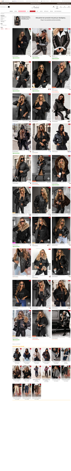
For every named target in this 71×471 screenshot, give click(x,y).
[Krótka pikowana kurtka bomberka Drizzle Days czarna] (61, 136)
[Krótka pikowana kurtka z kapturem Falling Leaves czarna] (61, 74)
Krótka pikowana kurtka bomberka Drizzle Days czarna (17, 362)
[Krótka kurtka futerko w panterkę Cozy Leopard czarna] (61, 200)
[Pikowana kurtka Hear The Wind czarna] (21, 168)
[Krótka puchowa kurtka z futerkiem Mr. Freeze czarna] (21, 323)
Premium (51, 11)
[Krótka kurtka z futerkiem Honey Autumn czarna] (21, 230)
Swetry (2, 19)
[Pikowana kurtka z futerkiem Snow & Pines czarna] (21, 136)
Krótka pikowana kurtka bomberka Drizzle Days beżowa (36, 362)
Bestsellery (46, 11)
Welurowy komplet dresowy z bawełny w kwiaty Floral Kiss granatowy (36, 380)
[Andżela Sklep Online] (35, 7)
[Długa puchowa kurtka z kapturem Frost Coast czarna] (41, 168)
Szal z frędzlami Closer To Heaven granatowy (66, 362)
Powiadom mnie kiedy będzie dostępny (27, 120)
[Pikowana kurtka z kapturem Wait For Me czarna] (41, 293)
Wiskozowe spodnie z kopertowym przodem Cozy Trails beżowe (17, 397)
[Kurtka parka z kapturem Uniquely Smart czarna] (41, 323)
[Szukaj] (9, 6)
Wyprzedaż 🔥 (32, 11)
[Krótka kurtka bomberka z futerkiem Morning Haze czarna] (61, 168)
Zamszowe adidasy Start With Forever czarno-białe (56, 362)
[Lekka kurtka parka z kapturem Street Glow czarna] (61, 261)
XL (68, 55)
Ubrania (15, 11)
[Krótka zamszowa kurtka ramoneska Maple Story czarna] (21, 293)
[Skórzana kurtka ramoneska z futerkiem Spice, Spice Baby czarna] (61, 41)
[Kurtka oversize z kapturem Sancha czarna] (61, 106)
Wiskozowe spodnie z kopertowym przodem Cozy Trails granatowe (26, 397)
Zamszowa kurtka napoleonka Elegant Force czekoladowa (17, 379)
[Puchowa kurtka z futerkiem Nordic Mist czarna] (41, 74)
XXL (69, 55)
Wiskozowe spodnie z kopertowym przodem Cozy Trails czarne (65, 379)
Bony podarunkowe (58, 11)
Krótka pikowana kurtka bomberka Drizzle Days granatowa (26, 362)
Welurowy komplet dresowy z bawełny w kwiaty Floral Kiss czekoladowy (46, 380)
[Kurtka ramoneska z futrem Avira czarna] (41, 41)
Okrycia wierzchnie (22, 11)
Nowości (11, 11)
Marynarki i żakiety (3, 20)
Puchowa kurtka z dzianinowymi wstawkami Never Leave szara (56, 379)
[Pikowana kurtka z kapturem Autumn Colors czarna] (61, 323)
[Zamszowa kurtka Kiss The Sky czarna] (41, 106)
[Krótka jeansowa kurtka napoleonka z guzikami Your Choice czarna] (41, 136)
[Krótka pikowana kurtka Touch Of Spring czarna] (21, 261)
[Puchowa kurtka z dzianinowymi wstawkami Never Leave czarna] (41, 230)
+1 (50, 245)
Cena (2, 27)
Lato (28, 11)
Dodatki (41, 11)
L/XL (30, 150)
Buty (37, 11)
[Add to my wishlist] (29, 52)
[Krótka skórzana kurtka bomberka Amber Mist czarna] (61, 230)
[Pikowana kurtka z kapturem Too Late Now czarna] (21, 74)
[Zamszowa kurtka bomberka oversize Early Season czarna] (61, 293)
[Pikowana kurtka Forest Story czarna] (21, 106)
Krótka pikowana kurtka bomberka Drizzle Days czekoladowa (46, 362)
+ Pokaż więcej (2, 21)
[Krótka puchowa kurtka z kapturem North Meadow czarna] (21, 200)
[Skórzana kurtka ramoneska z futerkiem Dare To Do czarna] (41, 261)
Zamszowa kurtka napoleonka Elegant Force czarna (27, 379)
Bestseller (54, 87)
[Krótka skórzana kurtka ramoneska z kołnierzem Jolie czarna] (41, 200)
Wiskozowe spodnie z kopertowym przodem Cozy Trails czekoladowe (36, 397)
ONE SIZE (30, 55)
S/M (28, 150)
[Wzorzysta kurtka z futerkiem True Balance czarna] (21, 41)
